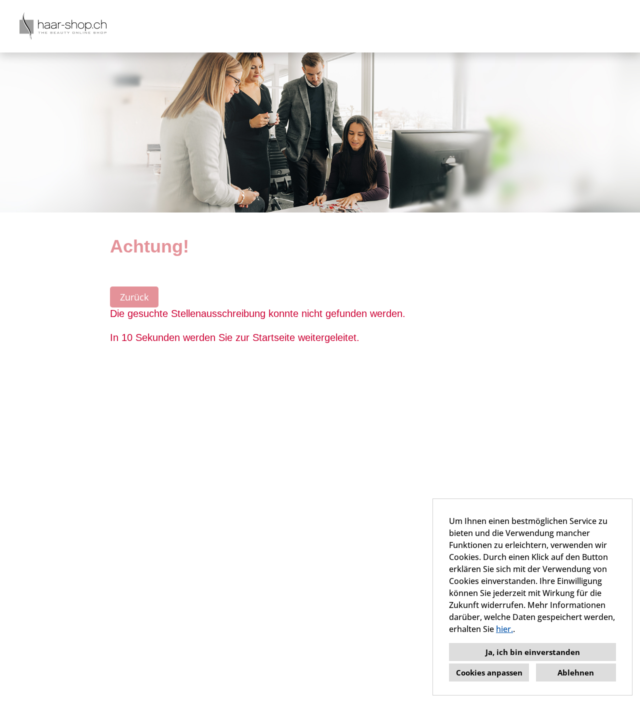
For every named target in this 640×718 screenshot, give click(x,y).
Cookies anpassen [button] (489, 673)
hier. (504, 629)
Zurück (134, 297)
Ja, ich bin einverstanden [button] (533, 652)
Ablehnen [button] (576, 673)
